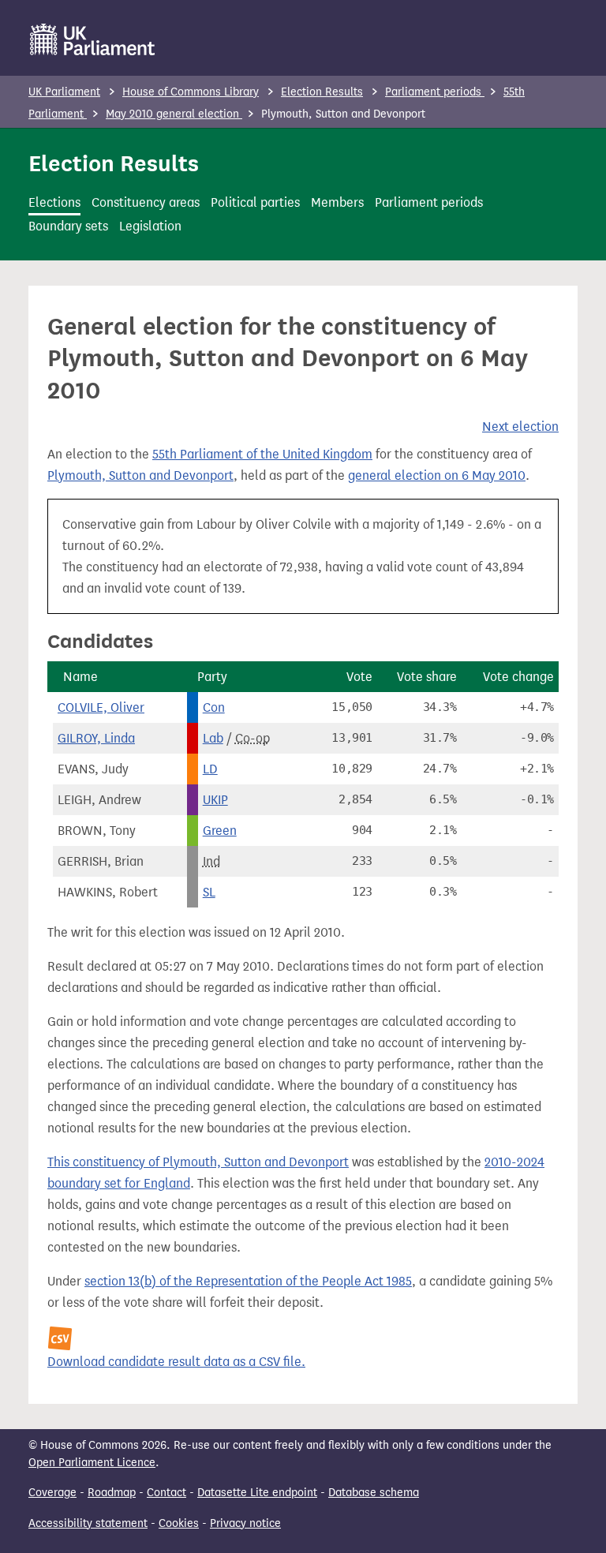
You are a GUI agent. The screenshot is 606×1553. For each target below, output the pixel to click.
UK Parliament (64, 92)
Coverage (52, 1492)
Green (220, 830)
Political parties (255, 202)
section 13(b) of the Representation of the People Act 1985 (248, 1281)
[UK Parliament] (92, 39)
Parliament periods (434, 92)
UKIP (215, 799)
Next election (520, 426)
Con (214, 707)
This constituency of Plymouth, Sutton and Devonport (198, 1161)
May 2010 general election (174, 114)
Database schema (373, 1492)
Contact (166, 1492)
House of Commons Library (190, 92)
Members (337, 202)
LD (210, 769)
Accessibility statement (88, 1523)
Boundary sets (68, 226)
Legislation (150, 226)
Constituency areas (146, 202)
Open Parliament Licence (91, 1462)
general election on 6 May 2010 (437, 475)
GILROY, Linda (96, 738)
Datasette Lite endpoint (257, 1492)
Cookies (179, 1523)
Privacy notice (245, 1523)
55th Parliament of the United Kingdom (262, 454)
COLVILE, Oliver (101, 707)
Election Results (322, 92)
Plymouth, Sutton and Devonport (140, 475)
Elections (54, 202)
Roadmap (112, 1492)
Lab (213, 738)
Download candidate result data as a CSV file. (176, 1361)
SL (209, 892)
